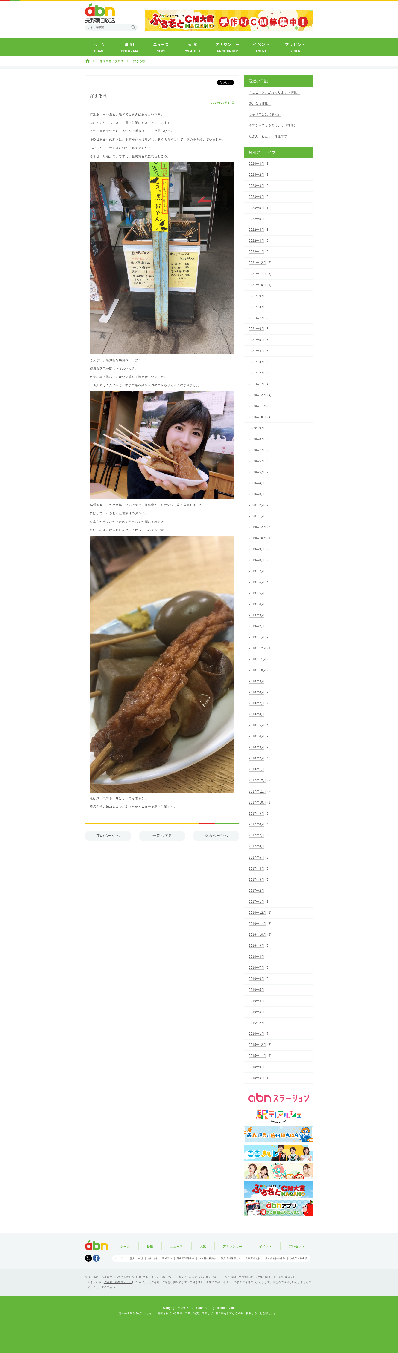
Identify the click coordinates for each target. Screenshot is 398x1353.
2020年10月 (257, 417)
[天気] (192, 47)
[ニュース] (161, 47)
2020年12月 (257, 395)
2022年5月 (256, 219)
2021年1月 (256, 384)
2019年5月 (256, 593)
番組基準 (167, 1258)
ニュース (176, 1246)
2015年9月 (256, 1067)
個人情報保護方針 (231, 1258)
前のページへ (108, 836)
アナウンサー (232, 1246)
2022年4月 (256, 229)
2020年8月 (256, 439)
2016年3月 (256, 1012)
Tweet (88, 1258)
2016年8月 (256, 956)
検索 (133, 27)
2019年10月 (257, 538)
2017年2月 (256, 890)
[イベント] (261, 47)
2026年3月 (256, 163)
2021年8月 (256, 307)
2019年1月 (256, 637)
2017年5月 (256, 857)
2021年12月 (257, 262)
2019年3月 (256, 615)
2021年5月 (256, 340)
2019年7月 (256, 571)
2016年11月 (257, 923)
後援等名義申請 (298, 1258)
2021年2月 (256, 373)
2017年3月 (256, 879)
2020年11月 (257, 406)
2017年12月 (257, 780)
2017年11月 (257, 791)
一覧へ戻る (162, 836)
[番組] (129, 47)
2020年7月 (256, 450)
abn (96, 1245)
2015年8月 (256, 1078)
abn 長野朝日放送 (100, 13)
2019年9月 (256, 549)
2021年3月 (256, 362)
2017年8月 (256, 824)
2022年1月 (256, 251)
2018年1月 (256, 769)
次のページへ (216, 836)
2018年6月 (256, 714)
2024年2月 (256, 174)
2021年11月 (257, 274)
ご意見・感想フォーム (118, 1282)
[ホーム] (99, 47)
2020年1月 (256, 516)
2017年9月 (256, 813)
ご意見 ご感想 (135, 1258)
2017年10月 (257, 802)
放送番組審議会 (208, 1258)
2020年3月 (256, 494)
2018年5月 (256, 725)
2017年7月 (256, 835)
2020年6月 (256, 461)
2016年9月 (256, 945)
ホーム (87, 61)
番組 (150, 1246)
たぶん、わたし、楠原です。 (270, 136)
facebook (96, 1258)
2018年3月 (256, 747)
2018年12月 (257, 648)
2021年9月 (256, 296)
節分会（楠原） (260, 103)
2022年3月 (256, 240)
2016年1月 (256, 1033)
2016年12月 (257, 912)
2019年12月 (257, 527)
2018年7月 (256, 703)
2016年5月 (256, 989)
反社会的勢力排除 (275, 1258)
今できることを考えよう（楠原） (273, 125)
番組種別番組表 (185, 1258)
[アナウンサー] (227, 47)
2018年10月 (257, 670)
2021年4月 (256, 351)
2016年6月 (256, 978)
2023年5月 (256, 208)
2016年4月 (256, 1001)
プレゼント (297, 1246)
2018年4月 (256, 736)
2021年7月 (256, 318)
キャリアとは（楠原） (265, 114)
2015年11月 (257, 1055)
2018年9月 (256, 681)
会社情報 (153, 1258)
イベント (265, 1246)
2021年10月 (257, 285)
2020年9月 (256, 428)
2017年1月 (256, 901)
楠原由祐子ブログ (112, 61)
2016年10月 (257, 934)
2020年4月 (256, 483)
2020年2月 (256, 505)
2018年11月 (257, 659)
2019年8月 (256, 560)
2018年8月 (256, 692)
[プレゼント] (295, 47)
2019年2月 (256, 626)
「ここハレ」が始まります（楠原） (274, 92)
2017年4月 (256, 868)
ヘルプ (119, 1258)
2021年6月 (256, 328)
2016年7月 (256, 967)
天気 (203, 1246)
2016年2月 (256, 1023)
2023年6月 (256, 196)
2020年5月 (256, 472)
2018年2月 (256, 758)
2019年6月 (256, 582)
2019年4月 (256, 604)
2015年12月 (257, 1044)
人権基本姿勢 (253, 1258)
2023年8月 (256, 185)
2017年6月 (256, 846)
